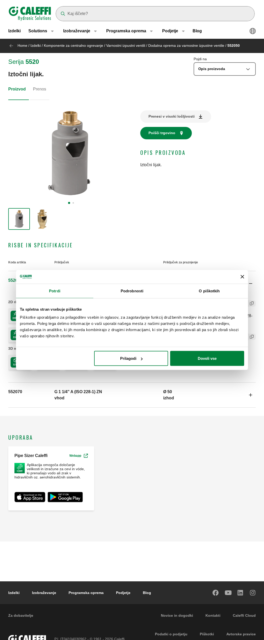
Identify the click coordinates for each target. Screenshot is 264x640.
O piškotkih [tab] (209, 290)
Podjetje (123, 593)
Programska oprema (86, 593)
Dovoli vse (207, 358)
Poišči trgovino (161, 133)
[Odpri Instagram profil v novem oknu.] (253, 593)
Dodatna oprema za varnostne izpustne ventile (186, 45)
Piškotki (207, 634)
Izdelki (14, 31)
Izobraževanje (44, 593)
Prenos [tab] (39, 89)
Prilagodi (128, 358)
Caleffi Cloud (244, 615)
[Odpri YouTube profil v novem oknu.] (228, 593)
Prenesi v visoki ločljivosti (171, 116)
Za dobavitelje (20, 615)
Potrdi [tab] (54, 290)
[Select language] (253, 31)
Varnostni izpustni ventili (126, 45)
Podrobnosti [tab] (132, 290)
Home (22, 45)
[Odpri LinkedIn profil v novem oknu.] (240, 593)
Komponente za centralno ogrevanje (73, 45)
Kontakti (212, 615)
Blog (197, 31)
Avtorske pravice (241, 634)
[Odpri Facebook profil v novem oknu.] (215, 593)
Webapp (75, 456)
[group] (19, 219)
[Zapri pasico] (242, 277)
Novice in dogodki (177, 615)
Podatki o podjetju (171, 634)
